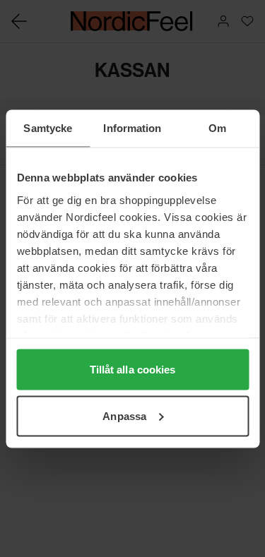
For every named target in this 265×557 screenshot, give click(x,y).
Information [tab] (132, 127)
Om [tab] (217, 127)
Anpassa (124, 415)
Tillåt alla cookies (133, 370)
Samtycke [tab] (47, 127)
